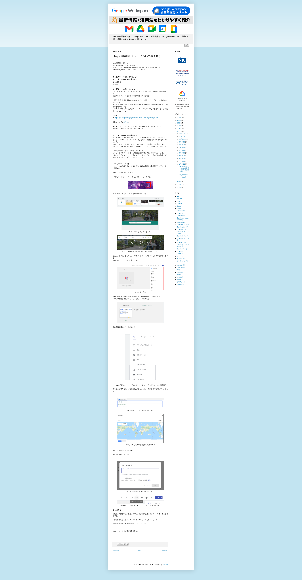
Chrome (179, 203)
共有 (178, 270)
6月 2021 (182, 150)
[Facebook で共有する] (125, 544)
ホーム (140, 551)
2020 (179, 182)
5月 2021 (182, 153)
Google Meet (181, 216)
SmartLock (180, 254)
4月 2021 (182, 156)
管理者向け (180, 279)
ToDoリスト (181, 256)
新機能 (179, 275)
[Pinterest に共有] (127, 544)
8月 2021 (182, 145)
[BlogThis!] (121, 544)
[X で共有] (123, 544)
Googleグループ (182, 249)
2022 (179, 128)
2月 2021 (182, 161)
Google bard (181, 222)
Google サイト (181, 229)
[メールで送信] (118, 544)
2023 (179, 126)
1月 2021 (182, 164)
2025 (179, 120)
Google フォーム (182, 242)
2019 (179, 184)
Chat (178, 201)
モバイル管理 (181, 265)
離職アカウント (182, 282)
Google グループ (182, 227)
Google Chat (181, 211)
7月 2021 (182, 147)
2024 (179, 123)
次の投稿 (116, 551)
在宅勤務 (180, 272)
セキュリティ (181, 258)
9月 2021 (182, 142)
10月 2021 (182, 139)
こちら (125, 122)
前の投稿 (165, 551)
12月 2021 (182, 133)
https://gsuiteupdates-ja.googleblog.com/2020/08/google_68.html (137, 118)
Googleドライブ (182, 251)
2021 (179, 131)
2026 (179, 117)
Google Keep (181, 213)
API (178, 196)
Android (179, 199)
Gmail (179, 208)
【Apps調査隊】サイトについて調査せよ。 (184, 176)
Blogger (165, 565)
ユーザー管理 (181, 267)
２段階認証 (180, 284)
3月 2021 (182, 158)
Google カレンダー (183, 224)
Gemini (179, 206)
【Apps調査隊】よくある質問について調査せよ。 (184, 169)
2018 (179, 187)
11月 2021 (182, 136)
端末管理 (180, 277)
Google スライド (182, 236)
